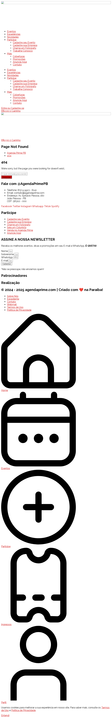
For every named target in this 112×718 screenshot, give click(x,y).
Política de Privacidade (23, 710)
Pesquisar (6, 177)
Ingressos (6, 624)
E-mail (5, 260)
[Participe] (38, 543)
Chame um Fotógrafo (24, 48)
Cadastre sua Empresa (25, 45)
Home (4, 390)
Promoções (19, 59)
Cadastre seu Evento (24, 42)
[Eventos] (38, 465)
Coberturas (19, 56)
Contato (17, 64)
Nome (4, 251)
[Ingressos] (38, 621)
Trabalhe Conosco (23, 50)
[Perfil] (38, 699)
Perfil (3, 702)
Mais (9, 53)
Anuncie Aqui (20, 62)
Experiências (13, 34)
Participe (11, 39)
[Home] (38, 387)
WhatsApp (7, 257)
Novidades (13, 37)
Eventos (11, 31)
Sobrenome (7, 254)
